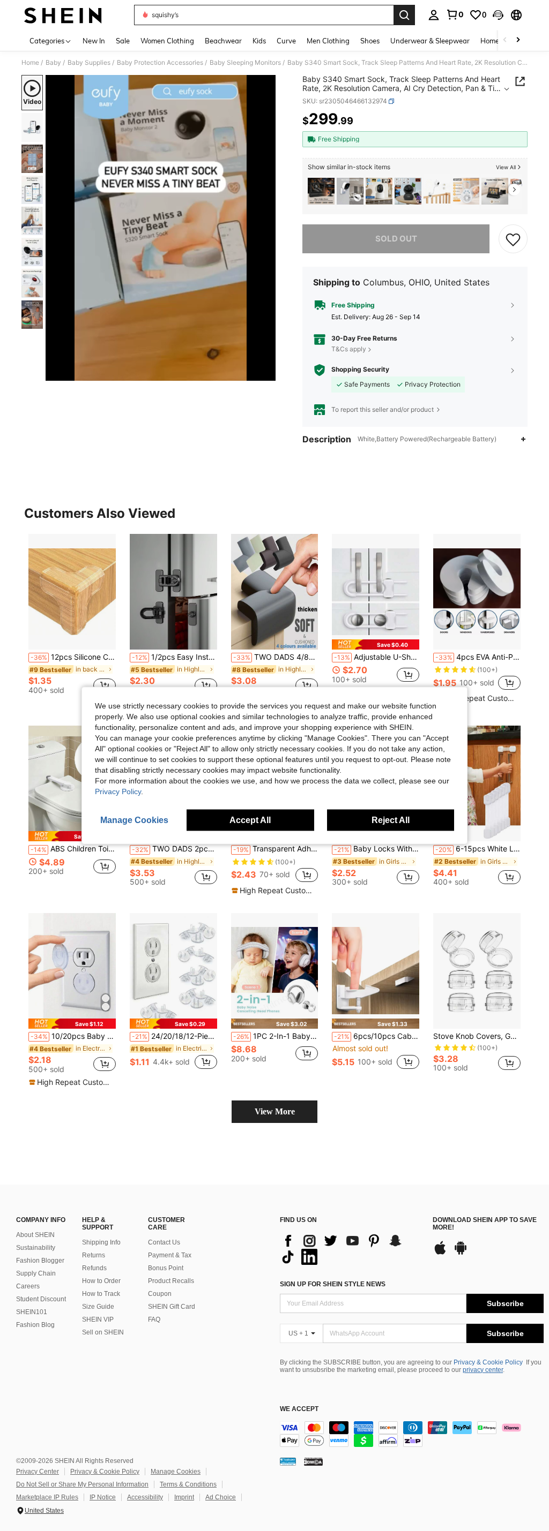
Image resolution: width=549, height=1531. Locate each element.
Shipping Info (101, 1242)
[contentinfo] (412, 1434)
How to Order (101, 1281)
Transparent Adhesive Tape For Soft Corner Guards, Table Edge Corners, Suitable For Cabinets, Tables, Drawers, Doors (275, 848)
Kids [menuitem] (259, 40)
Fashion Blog (35, 1325)
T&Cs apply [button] (348, 349)
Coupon (160, 1294)
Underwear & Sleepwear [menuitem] (430, 40)
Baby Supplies (89, 62)
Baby (53, 62)
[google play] (460, 1253)
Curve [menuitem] (286, 40)
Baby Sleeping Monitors (245, 62)
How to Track (101, 1294)
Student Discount (41, 1299)
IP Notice (103, 1497)
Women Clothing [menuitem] (167, 40)
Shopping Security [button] (360, 369)
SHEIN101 (31, 1312)
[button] (498, 15)
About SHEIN (35, 1235)
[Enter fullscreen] (266, 372)
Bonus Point (165, 1268)
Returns (93, 1255)
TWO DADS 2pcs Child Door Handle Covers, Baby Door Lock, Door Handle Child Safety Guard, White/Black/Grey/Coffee (174, 848)
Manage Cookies (176, 1471)
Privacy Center (37, 1471)
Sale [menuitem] (123, 40)
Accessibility (145, 1497)
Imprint (184, 1497)
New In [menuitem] (94, 40)
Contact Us (164, 1242)
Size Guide (98, 1306)
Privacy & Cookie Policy (488, 1362)
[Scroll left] (505, 40)
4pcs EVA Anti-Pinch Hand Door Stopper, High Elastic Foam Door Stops (478, 657)
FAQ (154, 1319)
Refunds (94, 1268)
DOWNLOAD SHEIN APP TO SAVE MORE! (485, 1224)
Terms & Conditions (188, 1484)
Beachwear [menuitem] (223, 40)
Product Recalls (171, 1281)
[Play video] (161, 228)
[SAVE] (513, 238)
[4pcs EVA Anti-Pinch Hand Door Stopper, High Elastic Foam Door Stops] (477, 592)
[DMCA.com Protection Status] (313, 1461)
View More (275, 1111)
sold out (396, 238)
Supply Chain (36, 1273)
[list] (351, 1249)
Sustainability (35, 1247)
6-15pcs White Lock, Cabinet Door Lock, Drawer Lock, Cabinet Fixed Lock (478, 848)
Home (30, 62)
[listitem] (321, 191)
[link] (455, 14)
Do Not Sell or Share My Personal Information (82, 1484)
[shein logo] (63, 15)
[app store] (440, 1253)
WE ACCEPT (299, 1409)
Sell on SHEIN (103, 1332)
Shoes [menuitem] (370, 40)
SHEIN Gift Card (171, 1306)
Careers (28, 1286)
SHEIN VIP (98, 1319)
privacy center (483, 1370)
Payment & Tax (169, 1255)
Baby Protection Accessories (160, 62)
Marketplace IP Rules (47, 1497)
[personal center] (433, 15)
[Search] (404, 15)
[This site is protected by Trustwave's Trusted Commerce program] (288, 1461)
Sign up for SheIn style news (332, 1284)
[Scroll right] (518, 40)
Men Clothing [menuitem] (328, 40)
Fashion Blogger (40, 1260)
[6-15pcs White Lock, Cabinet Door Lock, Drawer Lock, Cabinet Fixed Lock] (477, 784)
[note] (375, 644)
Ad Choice (220, 1497)
